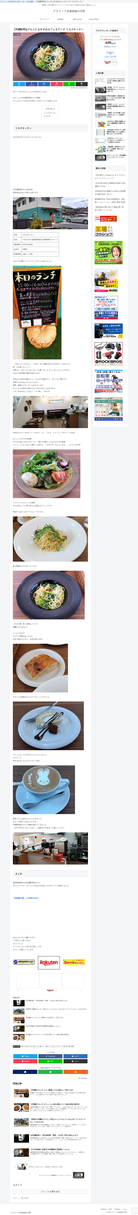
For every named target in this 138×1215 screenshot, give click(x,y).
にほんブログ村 (110, 56)
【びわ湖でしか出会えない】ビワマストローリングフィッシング (110, 176)
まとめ (48, 116)
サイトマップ (18, 943)
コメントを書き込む (50, 1191)
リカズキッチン (51, 113)
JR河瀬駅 (17, 1046)
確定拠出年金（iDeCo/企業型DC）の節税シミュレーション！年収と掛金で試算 (110, 200)
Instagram (117, 1209)
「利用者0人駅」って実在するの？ (26, 898)
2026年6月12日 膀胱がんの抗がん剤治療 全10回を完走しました (110, 192)
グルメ (43, 1046)
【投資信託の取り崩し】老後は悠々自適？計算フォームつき (109, 208)
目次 (47, 109)
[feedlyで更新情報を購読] (50, 1072)
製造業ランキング (110, 46)
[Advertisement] (50, 920)
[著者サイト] (25, 1072)
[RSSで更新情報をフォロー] (75, 1072)
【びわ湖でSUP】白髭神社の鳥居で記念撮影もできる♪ (110, 184)
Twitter (110, 1209)
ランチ (49, 1046)
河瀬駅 (72, 1046)
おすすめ (30, 1046)
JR (24, 1046)
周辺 (66, 1046)
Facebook (103, 1209)
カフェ (36, 1046)
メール (124, 1209)
